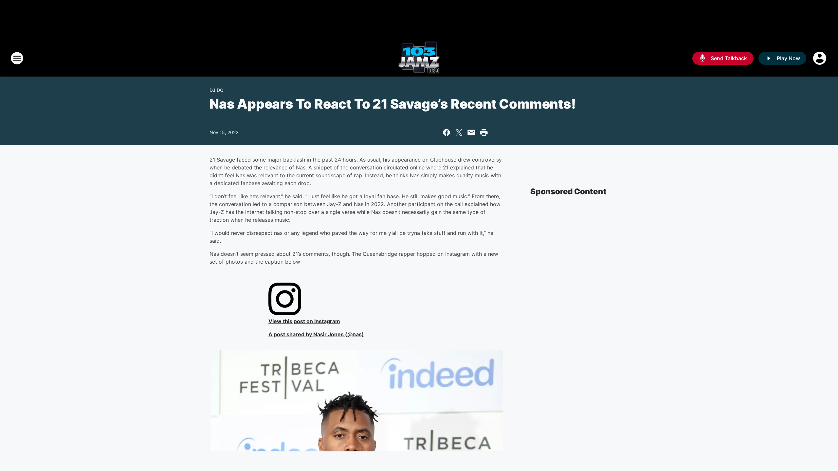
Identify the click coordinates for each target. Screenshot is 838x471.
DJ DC (216, 90)
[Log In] (820, 58)
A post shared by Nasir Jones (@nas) (316, 334)
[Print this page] (483, 132)
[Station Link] (419, 58)
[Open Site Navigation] (17, 58)
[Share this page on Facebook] (446, 132)
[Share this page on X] (459, 132)
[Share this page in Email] (471, 132)
